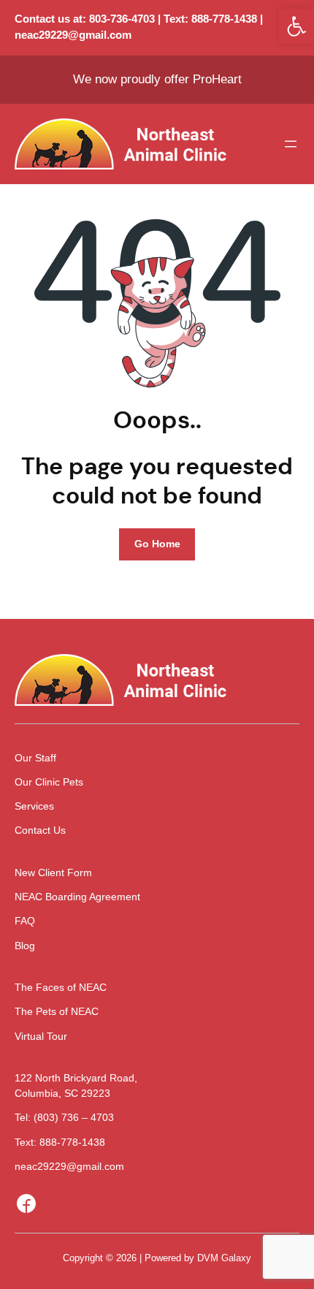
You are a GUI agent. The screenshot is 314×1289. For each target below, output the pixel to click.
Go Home (157, 544)
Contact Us (40, 830)
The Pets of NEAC (57, 1011)
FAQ (25, 921)
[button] (296, 26)
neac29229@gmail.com (73, 35)
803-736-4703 (122, 19)
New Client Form (53, 872)
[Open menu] (290, 144)
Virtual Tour (41, 1036)
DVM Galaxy (224, 1257)
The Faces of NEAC (61, 987)
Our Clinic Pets (49, 782)
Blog (25, 945)
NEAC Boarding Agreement (77, 896)
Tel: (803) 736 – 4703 (64, 1117)
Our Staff (35, 758)
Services (34, 806)
